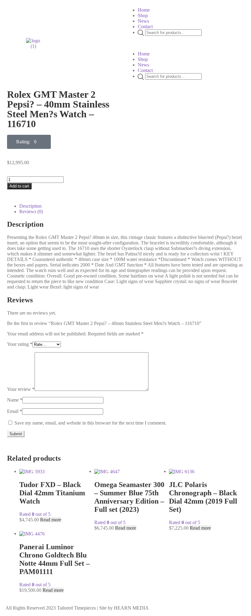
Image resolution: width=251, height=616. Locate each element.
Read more (50, 519)
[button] (187, 43)
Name (14, 399)
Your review (21, 389)
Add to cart (19, 186)
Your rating (19, 344)
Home (144, 10)
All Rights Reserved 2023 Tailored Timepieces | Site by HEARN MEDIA (77, 607)
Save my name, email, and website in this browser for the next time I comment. (90, 422)
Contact (145, 26)
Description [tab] (30, 206)
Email (14, 411)
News (143, 21)
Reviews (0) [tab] (31, 211)
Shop (143, 15)
